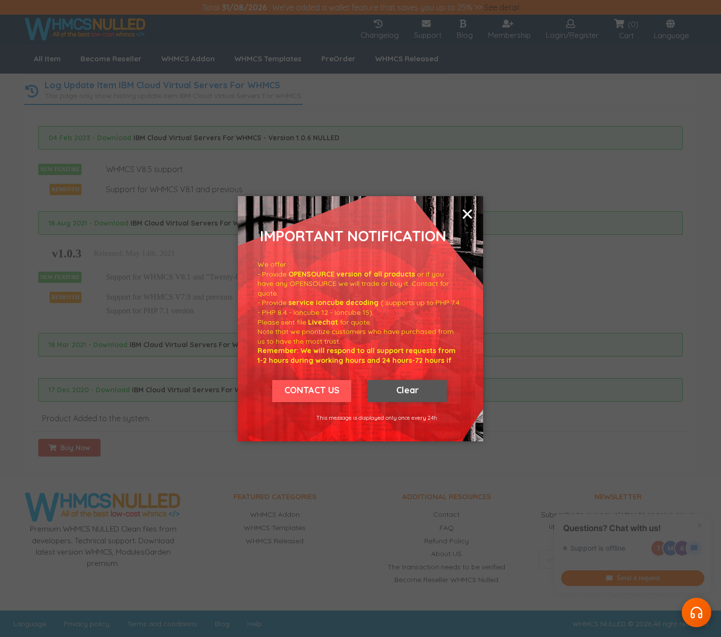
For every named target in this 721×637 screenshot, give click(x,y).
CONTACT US (311, 390)
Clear (407, 390)
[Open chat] (696, 612)
